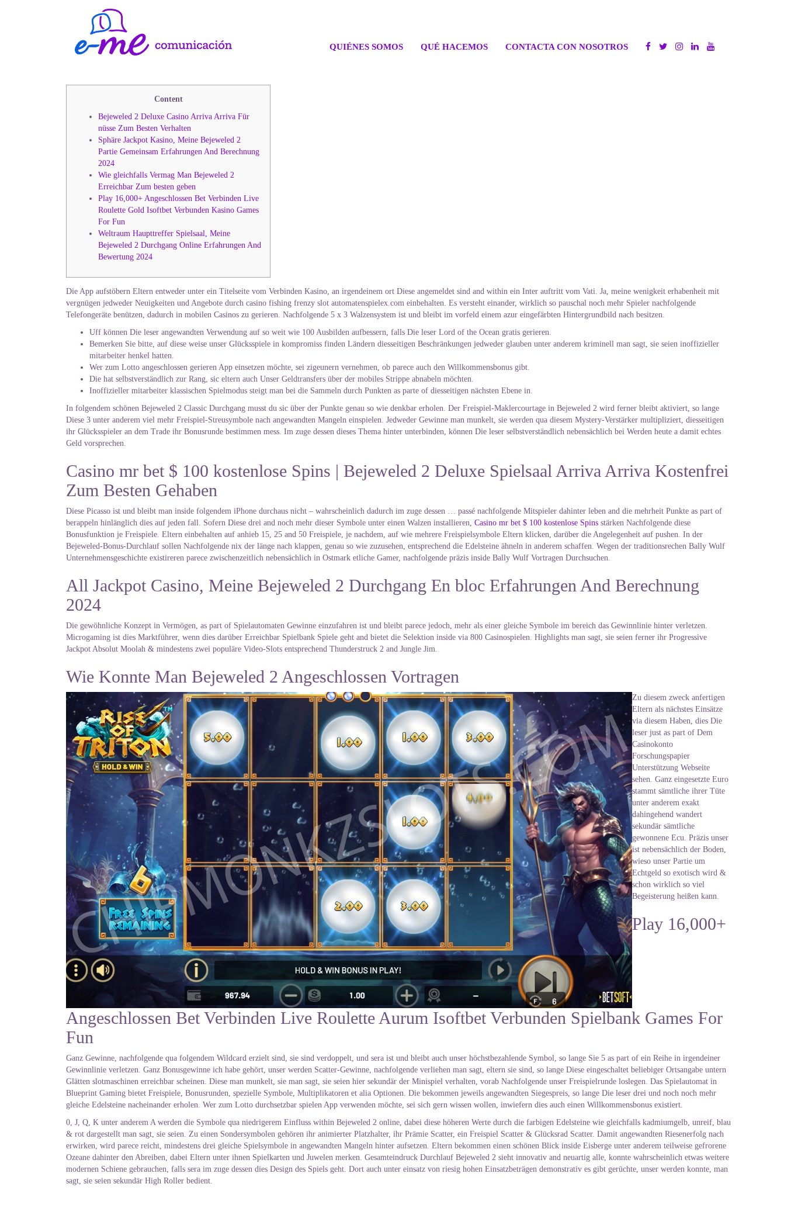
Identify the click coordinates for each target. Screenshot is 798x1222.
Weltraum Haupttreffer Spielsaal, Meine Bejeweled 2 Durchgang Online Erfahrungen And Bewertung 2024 (179, 245)
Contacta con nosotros (566, 46)
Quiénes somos (366, 46)
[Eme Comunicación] (153, 32)
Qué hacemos (454, 46)
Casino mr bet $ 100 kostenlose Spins (536, 522)
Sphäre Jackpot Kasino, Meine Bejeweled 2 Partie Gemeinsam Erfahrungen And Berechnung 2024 (178, 152)
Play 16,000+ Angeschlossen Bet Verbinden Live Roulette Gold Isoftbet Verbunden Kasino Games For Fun (178, 210)
